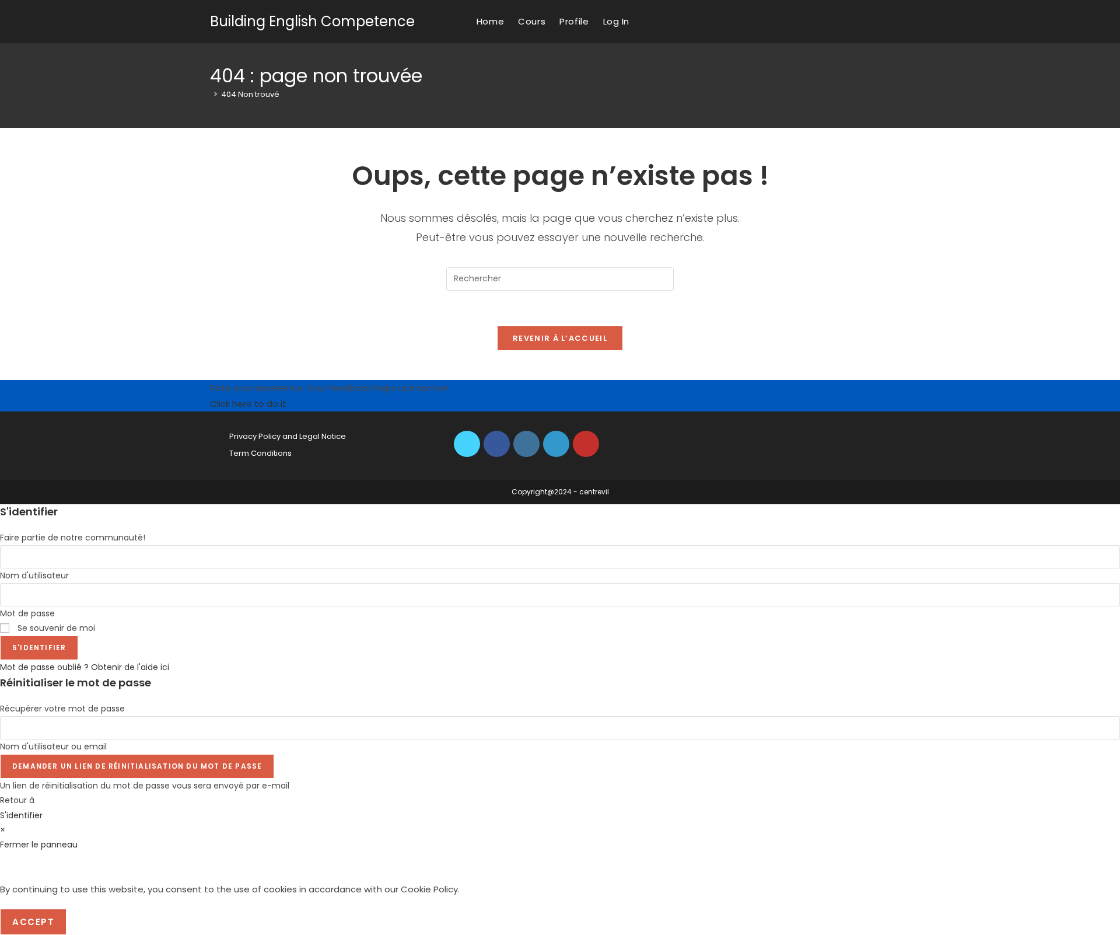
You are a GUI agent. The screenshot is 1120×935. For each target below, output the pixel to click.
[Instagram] (526, 444)
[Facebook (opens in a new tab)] (875, 21)
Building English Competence (312, 21)
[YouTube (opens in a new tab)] (907, 21)
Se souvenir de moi (55, 628)
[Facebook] (497, 444)
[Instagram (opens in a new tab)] (891, 21)
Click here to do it (248, 403)
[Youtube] (586, 444)
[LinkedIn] (556, 444)
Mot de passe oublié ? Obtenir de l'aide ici (84, 667)
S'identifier (39, 648)
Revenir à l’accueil (560, 338)
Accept (33, 922)
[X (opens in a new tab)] (859, 21)
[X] (467, 444)
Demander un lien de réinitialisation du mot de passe (137, 766)
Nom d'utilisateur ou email (53, 746)
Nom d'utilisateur (34, 575)
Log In (616, 21)
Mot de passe (27, 613)
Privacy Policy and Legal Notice (287, 436)
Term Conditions (260, 453)
